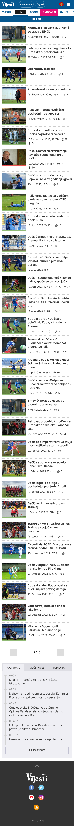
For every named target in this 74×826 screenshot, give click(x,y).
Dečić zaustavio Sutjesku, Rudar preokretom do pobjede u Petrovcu (50, 384)
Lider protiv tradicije (42, 69)
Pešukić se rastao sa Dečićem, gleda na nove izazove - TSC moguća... (48, 199)
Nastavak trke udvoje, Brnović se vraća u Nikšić (48, 29)
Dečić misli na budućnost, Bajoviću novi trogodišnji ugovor (50, 177)
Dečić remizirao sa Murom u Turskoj (46, 505)
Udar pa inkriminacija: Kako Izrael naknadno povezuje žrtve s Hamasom (37, 727)
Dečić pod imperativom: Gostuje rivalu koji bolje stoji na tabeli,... (50, 444)
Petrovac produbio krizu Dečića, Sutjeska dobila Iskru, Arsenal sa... (49, 425)
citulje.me (26, 4)
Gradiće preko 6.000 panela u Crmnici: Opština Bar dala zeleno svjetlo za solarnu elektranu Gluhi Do (36, 711)
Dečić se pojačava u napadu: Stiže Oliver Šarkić (47, 464)
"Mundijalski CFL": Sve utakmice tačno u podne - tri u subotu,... (50, 546)
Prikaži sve (37, 750)
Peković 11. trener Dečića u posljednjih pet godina (46, 111)
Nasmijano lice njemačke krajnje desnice (35, 739)
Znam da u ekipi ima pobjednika (49, 89)
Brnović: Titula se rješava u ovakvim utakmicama (46, 402)
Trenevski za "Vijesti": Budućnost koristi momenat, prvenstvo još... (47, 343)
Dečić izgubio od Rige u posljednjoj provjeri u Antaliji (47, 485)
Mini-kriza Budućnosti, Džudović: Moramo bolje (44, 628)
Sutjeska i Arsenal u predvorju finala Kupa (48, 218)
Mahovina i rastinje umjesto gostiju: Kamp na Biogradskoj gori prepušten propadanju (38, 695)
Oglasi (40, 4)
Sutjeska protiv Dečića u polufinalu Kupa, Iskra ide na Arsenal (47, 322)
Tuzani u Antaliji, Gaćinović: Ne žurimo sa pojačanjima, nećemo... (49, 527)
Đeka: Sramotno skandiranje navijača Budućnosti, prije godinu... (47, 154)
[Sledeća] (60, 652)
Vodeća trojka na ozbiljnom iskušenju (46, 607)
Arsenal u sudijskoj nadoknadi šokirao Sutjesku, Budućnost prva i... (48, 363)
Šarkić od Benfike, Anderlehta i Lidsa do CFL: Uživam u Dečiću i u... (49, 302)
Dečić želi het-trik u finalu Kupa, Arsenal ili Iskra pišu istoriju (49, 238)
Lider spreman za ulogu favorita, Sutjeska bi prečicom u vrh (50, 50)
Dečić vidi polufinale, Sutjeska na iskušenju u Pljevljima (48, 567)
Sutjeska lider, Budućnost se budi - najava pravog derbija (47, 587)
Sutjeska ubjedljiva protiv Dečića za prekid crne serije (46, 132)
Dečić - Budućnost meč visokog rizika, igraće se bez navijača (49, 279)
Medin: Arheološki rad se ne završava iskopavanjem (33, 681)
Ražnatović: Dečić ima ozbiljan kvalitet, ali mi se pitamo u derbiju (48, 261)
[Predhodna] (14, 652)
